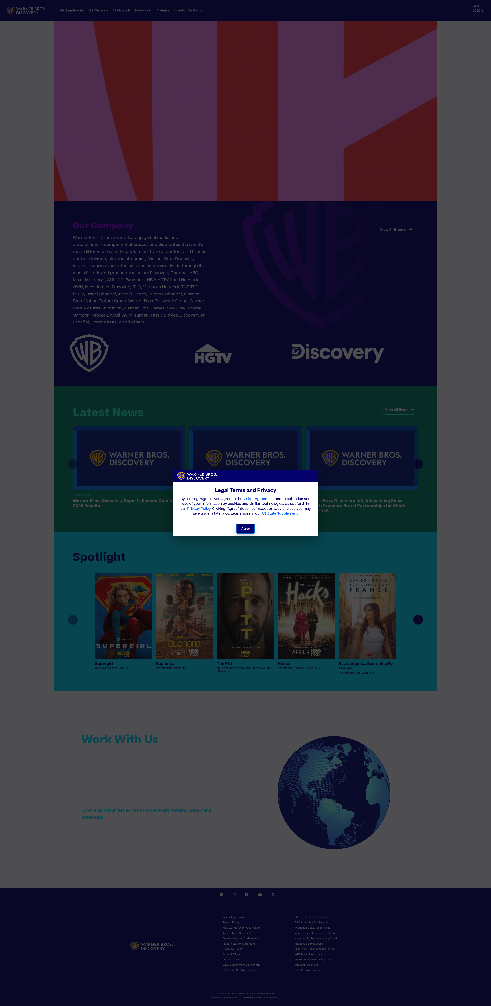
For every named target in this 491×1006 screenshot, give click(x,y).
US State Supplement (280, 513)
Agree (245, 528)
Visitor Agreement (258, 499)
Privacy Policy (198, 508)
